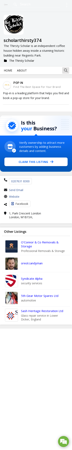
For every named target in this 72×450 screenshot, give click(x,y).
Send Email (16, 190)
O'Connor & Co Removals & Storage (40, 244)
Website (14, 196)
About (22, 70)
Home (8, 70)
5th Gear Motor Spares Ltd (39, 296)
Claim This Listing (33, 162)
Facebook (21, 204)
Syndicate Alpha (31, 279)
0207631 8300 (20, 181)
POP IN (18, 82)
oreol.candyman (32, 263)
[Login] (66, 5)
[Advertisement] (36, 389)
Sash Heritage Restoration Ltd (42, 311)
